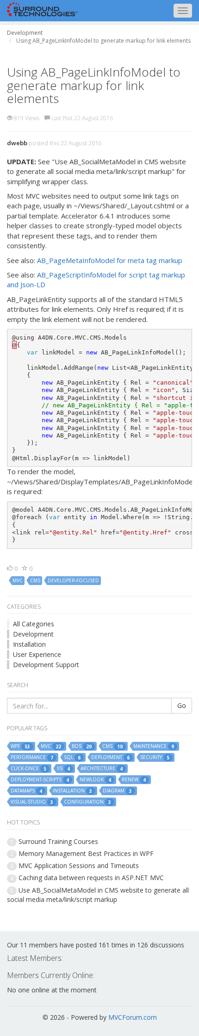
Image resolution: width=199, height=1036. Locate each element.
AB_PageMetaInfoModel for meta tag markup (109, 260)
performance (32, 757)
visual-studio (32, 801)
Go (181, 705)
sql (72, 757)
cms (35, 580)
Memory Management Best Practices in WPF (86, 853)
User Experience (37, 654)
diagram (117, 790)
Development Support (46, 664)
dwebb (17, 143)
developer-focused (73, 580)
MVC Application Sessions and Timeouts (79, 865)
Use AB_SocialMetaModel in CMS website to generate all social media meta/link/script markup (98, 895)
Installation (29, 644)
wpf (20, 746)
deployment (110, 757)
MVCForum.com (132, 1017)
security (154, 757)
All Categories (33, 623)
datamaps (26, 790)
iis (63, 768)
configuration (87, 801)
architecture (102, 768)
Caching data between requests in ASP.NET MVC (91, 877)
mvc (17, 580)
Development (33, 634)
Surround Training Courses (58, 841)
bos (82, 746)
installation (72, 790)
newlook (95, 779)
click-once (28, 768)
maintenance (153, 746)
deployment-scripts (40, 779)
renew (134, 779)
